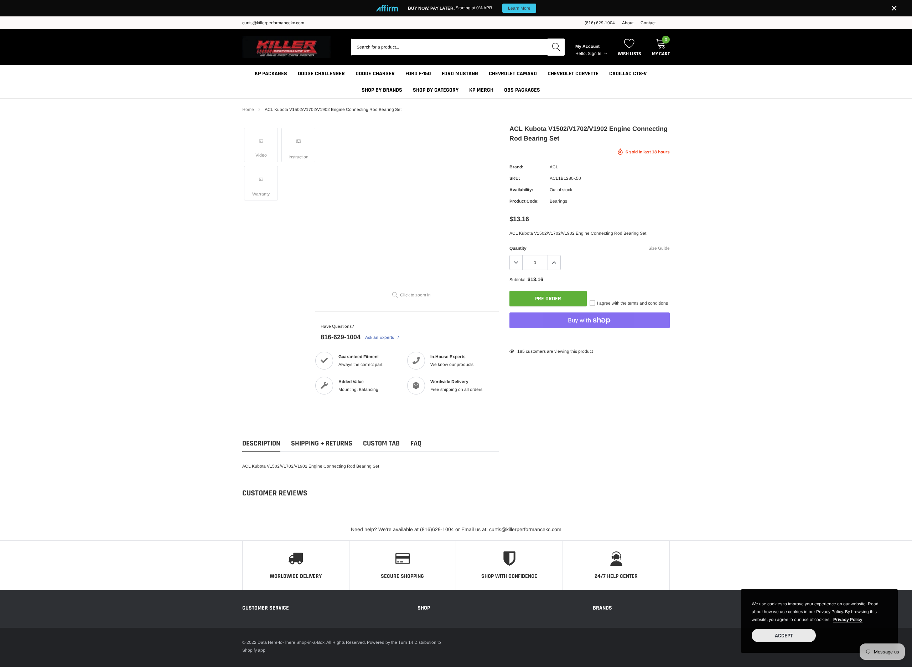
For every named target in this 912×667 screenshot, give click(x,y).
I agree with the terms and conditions (632, 303)
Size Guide (659, 248)
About (627, 23)
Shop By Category (435, 90)
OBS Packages (522, 90)
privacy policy (847, 619)
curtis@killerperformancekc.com (273, 23)
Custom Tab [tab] (381, 443)
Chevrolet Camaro (513, 73)
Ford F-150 (418, 73)
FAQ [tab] (415, 443)
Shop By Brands (382, 90)
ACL (554, 166)
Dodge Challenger (321, 73)
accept (784, 636)
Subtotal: (518, 279)
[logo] (286, 47)
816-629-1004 (341, 337)
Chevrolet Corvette (573, 73)
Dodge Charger (375, 73)
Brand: (516, 166)
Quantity (518, 248)
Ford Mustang (460, 73)
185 (521, 351)
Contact (648, 23)
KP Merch (481, 90)
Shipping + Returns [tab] (321, 443)
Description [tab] (261, 443)
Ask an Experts (380, 337)
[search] (556, 47)
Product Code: (524, 201)
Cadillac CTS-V (628, 73)
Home (248, 109)
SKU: (514, 178)
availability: (521, 189)
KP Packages (271, 73)
